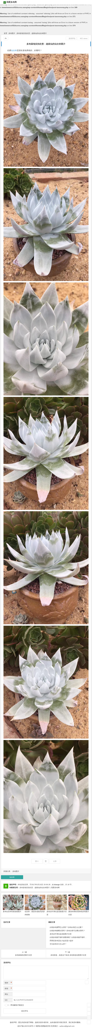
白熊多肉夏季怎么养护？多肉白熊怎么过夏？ (66, 927)
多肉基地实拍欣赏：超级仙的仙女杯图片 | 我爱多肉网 (40, 887)
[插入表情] (87, 982)
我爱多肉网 (11, 2)
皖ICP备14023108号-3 (26, 1026)
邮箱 (8, 988)
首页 (5, 33)
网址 (6, 994)
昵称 (8, 982)
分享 (55, 861)
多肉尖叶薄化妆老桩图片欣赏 (61, 934)
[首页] (89, 1005)
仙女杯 (14, 50)
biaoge (57, 884)
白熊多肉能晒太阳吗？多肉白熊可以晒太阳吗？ (67, 931)
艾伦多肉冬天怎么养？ (58, 944)
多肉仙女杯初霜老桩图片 (12, 911)
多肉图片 (12, 33)
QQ (6, 1000)
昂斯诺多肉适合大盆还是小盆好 (61, 941)
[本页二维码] (89, 1022)
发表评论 (71, 38)
